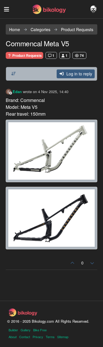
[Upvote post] (72, 262)
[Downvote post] (92, 262)
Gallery (26, 330)
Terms (50, 336)
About (13, 336)
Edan (17, 91)
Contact (24, 336)
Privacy (38, 336)
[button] (6, 9)
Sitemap (62, 336)
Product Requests (26, 55)
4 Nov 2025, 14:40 (53, 91)
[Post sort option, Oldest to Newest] (13, 73)
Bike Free (40, 330)
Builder (13, 330)
